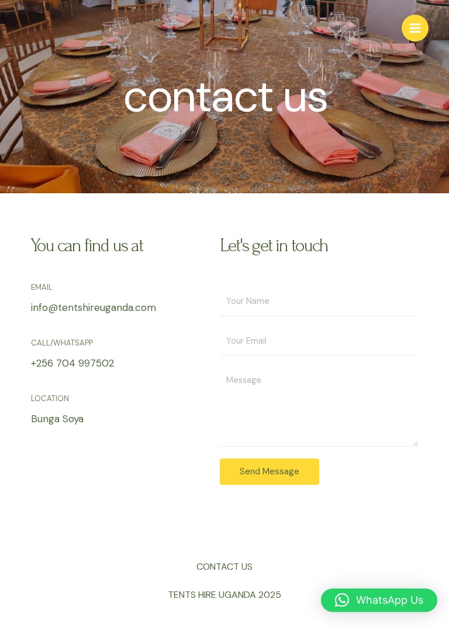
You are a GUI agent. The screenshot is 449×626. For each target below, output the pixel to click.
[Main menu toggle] (415, 28)
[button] (379, 600)
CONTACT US (224, 566)
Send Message (269, 471)
